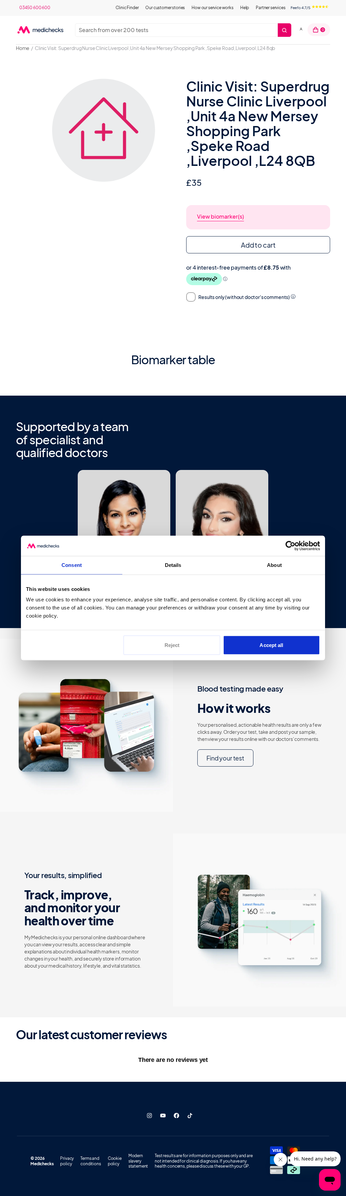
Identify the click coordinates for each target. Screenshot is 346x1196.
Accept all (271, 645)
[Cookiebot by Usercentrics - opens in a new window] (290, 546)
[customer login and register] (301, 30)
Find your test (225, 758)
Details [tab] (173, 565)
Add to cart (258, 245)
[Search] (284, 30)
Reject (172, 645)
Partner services (270, 7)
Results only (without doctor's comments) (244, 297)
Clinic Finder (127, 7)
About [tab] (274, 565)
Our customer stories (165, 7)
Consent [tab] (71, 565)
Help (244, 7)
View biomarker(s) (220, 216)
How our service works (212, 7)
